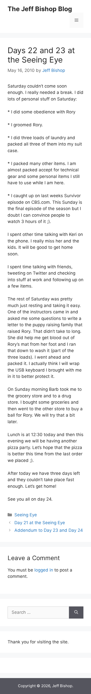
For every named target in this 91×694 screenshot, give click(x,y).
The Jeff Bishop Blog (40, 9)
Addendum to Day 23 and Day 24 (48, 530)
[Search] (76, 612)
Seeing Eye (25, 514)
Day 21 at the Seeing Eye (39, 522)
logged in (43, 570)
